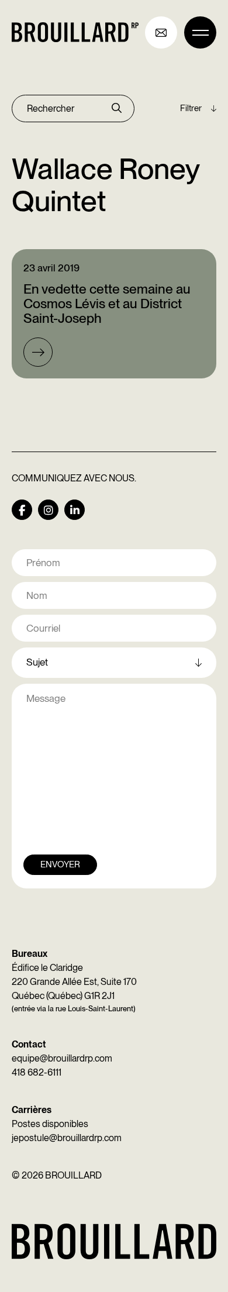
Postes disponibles (50, 1123)
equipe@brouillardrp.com (62, 1058)
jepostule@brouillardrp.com (67, 1137)
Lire (38, 352)
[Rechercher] (116, 109)
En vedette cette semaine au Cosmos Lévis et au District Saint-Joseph (107, 304)
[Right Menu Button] (200, 32)
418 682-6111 (36, 1072)
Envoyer (60, 864)
